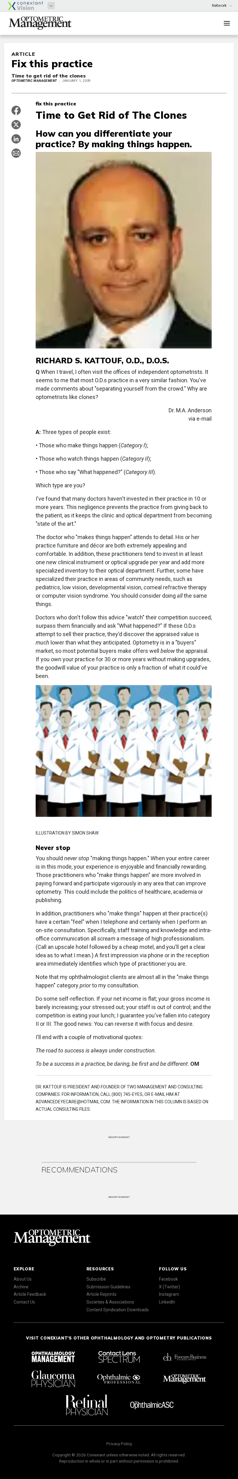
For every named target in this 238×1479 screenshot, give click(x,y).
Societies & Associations (110, 1302)
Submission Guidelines (108, 1286)
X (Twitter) (169, 1286)
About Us (23, 1279)
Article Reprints (101, 1294)
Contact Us (24, 1302)
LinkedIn (167, 1302)
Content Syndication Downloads (117, 1309)
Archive (21, 1286)
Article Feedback (30, 1294)
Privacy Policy (119, 1443)
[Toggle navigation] (227, 23)
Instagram (169, 1294)
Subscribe (96, 1279)
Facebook (168, 1279)
